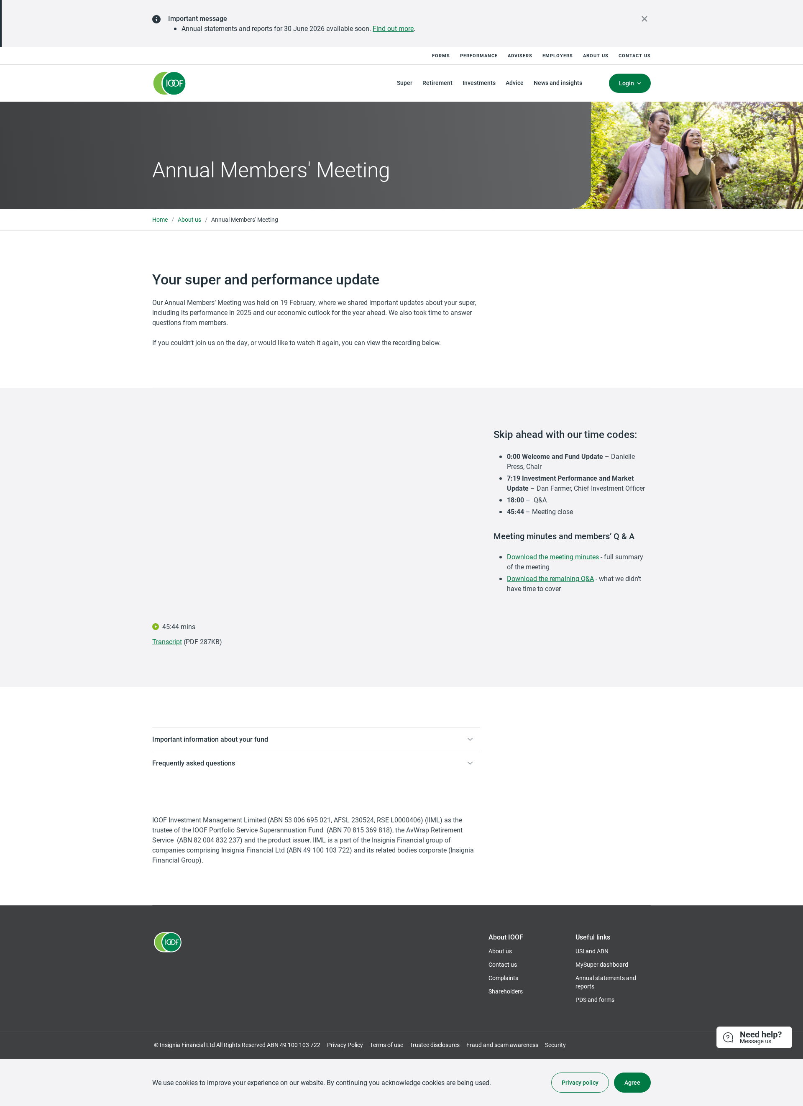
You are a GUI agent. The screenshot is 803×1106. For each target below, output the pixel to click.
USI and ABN (592, 951)
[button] (754, 1038)
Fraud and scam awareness (502, 1045)
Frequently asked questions (193, 762)
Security (555, 1045)
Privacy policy (580, 1082)
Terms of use (386, 1045)
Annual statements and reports (605, 982)
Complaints (503, 978)
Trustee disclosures (435, 1045)
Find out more (393, 28)
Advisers (520, 55)
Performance (479, 55)
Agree (632, 1082)
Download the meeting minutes (553, 556)
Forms (441, 55)
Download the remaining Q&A (550, 578)
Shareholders (505, 991)
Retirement (437, 83)
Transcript (167, 641)
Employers (557, 55)
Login (626, 83)
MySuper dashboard (601, 964)
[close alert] (644, 18)
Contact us (635, 55)
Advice (515, 83)
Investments (479, 83)
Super (404, 83)
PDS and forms (594, 1000)
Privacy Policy (345, 1045)
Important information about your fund (210, 739)
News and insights (558, 83)
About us (596, 55)
